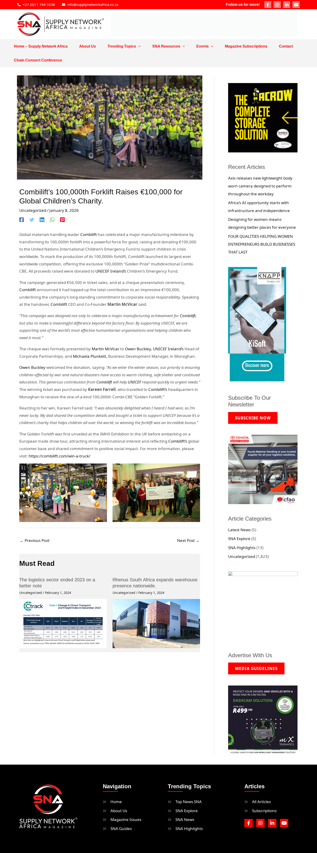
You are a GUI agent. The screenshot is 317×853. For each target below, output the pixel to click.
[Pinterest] (62, 219)
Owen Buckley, (138, 348)
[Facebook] (21, 219)
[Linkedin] (42, 219)
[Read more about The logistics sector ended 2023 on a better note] (63, 623)
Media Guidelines (256, 668)
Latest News (239, 529)
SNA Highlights (242, 547)
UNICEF (135, 382)
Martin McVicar (105, 348)
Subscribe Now (253, 418)
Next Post (188, 540)
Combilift (88, 234)
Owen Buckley (32, 367)
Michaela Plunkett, (90, 356)
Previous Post (34, 540)
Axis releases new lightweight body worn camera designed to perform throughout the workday (260, 185)
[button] (138, 46)
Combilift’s (157, 389)
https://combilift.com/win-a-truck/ (59, 456)
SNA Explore (239, 538)
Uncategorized (32, 210)
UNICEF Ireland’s (111, 271)
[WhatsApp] (52, 219)
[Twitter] (31, 219)
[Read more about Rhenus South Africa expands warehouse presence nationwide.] (156, 623)
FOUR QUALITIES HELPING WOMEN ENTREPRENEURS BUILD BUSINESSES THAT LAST (261, 244)
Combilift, (188, 315)
